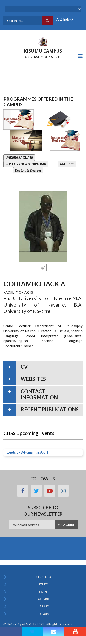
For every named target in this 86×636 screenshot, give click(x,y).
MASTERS (67, 164)
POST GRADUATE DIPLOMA (25, 164)
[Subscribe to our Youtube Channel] (75, 631)
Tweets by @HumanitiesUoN (26, 452)
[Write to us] (54, 631)
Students (43, 577)
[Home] (43, 41)
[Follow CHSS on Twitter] (32, 631)
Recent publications (50, 409)
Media (44, 613)
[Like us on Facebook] (11, 631)
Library (43, 606)
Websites (33, 379)
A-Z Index (64, 19)
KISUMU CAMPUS (43, 51)
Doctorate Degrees (28, 170)
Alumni (43, 599)
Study (43, 584)
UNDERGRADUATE (19, 157)
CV (24, 367)
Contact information (39, 394)
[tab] (43, 367)
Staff (43, 591)
